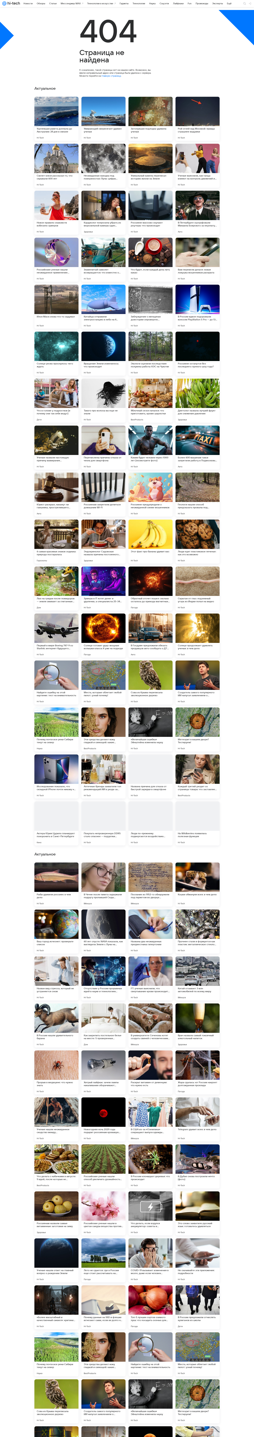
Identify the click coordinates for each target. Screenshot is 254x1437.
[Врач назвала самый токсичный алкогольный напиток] (198, 1213)
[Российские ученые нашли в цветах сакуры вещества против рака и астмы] (103, 1401)
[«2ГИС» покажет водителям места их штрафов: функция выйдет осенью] (56, 870)
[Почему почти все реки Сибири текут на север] (56, 729)
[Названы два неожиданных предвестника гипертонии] (150, 1119)
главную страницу (111, 75)
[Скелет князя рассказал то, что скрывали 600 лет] (56, 166)
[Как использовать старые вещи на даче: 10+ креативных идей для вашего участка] (198, 917)
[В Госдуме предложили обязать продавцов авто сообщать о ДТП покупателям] (150, 636)
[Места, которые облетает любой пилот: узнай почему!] (103, 683)
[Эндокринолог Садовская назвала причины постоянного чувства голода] (103, 542)
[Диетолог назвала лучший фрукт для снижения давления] (198, 401)
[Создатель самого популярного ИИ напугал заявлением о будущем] (198, 683)
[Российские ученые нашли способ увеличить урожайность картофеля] (103, 1354)
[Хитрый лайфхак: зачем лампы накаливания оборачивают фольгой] (103, 1260)
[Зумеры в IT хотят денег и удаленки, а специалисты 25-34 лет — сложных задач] (103, 589)
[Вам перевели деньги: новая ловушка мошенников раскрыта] (198, 260)
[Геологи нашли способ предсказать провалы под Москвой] (198, 495)
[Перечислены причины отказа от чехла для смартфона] (103, 448)
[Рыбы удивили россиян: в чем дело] (56, 1072)
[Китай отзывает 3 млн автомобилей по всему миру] (198, 1166)
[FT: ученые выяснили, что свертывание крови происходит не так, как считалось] (150, 1166)
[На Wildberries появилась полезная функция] (198, 823)
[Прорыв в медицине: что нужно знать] (56, 1260)
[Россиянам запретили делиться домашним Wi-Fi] (103, 495)
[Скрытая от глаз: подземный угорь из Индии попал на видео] (198, 589)
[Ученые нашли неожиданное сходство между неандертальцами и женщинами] (56, 1307)
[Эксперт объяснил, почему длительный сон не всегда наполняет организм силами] (103, 870)
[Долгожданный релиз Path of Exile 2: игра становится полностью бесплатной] (56, 964)
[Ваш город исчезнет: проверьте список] (56, 1119)
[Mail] (4, 3)
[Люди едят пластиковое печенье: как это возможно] (198, 542)
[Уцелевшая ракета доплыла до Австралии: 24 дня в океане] (56, 119)
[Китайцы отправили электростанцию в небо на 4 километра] (103, 307)
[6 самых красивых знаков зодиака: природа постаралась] (56, 542)
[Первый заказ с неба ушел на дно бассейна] (150, 917)
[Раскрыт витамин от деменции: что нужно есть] (150, 1260)
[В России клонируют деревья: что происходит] (150, 1354)
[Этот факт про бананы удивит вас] (150, 542)
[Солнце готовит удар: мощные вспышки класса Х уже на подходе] (103, 636)
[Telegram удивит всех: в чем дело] (198, 1307)
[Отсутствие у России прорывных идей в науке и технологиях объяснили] (103, 1166)
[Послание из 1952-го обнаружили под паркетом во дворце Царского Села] (150, 1072)
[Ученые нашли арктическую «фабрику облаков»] (198, 964)
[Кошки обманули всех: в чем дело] (198, 1072)
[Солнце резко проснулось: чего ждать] (56, 354)
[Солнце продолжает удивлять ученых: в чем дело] (198, 636)
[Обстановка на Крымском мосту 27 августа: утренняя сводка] (103, 964)
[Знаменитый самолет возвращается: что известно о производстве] (103, 260)
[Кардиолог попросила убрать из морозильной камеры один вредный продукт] (103, 213)
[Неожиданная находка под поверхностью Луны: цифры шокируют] (103, 166)
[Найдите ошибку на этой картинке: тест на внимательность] (56, 683)
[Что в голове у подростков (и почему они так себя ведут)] (56, 401)
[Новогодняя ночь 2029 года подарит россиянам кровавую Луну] (103, 1307)
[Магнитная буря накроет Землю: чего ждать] (150, 964)
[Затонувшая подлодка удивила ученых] (150, 119)
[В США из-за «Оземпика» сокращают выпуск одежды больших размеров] (150, 1307)
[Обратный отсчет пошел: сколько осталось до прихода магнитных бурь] (150, 589)
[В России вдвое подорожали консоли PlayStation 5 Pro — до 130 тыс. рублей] (198, 307)
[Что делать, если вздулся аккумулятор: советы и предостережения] (150, 1401)
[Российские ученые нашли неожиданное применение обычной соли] (56, 260)
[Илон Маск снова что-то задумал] (56, 307)
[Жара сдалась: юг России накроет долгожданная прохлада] (198, 1260)
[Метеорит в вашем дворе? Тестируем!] (198, 729)
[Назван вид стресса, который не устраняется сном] (56, 1166)
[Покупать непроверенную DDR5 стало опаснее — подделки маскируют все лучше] (103, 823)
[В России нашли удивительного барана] (56, 1213)
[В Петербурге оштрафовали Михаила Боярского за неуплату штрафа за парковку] (198, 213)
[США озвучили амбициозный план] (150, 870)
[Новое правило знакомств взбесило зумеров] (56, 213)
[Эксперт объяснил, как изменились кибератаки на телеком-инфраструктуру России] (198, 870)
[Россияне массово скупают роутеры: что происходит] (150, 213)
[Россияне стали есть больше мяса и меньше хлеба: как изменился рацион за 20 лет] (56, 917)
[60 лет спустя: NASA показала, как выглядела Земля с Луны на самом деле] (103, 1119)
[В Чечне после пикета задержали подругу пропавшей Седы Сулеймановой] (103, 1072)
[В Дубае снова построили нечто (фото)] (198, 1354)
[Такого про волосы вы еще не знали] (103, 401)
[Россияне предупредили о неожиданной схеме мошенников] (150, 495)
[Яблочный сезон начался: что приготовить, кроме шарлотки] (150, 401)
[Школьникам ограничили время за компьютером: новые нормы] (150, 1011)
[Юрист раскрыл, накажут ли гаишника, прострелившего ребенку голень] (56, 495)
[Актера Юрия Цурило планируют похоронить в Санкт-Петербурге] (56, 823)
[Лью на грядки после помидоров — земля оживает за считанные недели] (56, 589)
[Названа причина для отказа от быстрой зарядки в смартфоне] (150, 776)
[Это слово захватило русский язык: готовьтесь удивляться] (198, 1401)
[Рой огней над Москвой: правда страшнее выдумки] (198, 119)
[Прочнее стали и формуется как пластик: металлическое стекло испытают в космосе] (198, 1119)
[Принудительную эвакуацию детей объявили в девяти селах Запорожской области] (103, 1011)
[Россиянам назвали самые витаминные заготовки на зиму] (56, 1401)
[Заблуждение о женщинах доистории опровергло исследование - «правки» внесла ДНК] (150, 307)
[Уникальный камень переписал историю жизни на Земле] (150, 166)
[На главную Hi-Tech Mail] (13, 3)
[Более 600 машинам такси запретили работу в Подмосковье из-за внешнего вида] (198, 448)
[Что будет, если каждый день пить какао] (150, 260)
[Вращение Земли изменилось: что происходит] (103, 354)
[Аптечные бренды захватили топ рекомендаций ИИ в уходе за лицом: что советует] (103, 776)
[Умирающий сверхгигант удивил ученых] (103, 119)
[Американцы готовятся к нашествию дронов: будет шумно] (103, 917)
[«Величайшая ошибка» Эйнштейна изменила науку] (150, 729)
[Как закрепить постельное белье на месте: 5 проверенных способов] (103, 1213)
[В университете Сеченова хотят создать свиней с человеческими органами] (150, 1213)
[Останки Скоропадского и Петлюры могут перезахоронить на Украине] (56, 1011)
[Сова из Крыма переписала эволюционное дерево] (150, 683)
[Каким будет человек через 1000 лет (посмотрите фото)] (150, 448)
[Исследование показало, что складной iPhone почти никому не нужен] (56, 776)
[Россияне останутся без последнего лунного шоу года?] (198, 354)
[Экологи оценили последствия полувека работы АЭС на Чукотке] (150, 354)
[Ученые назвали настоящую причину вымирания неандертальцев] (56, 448)
